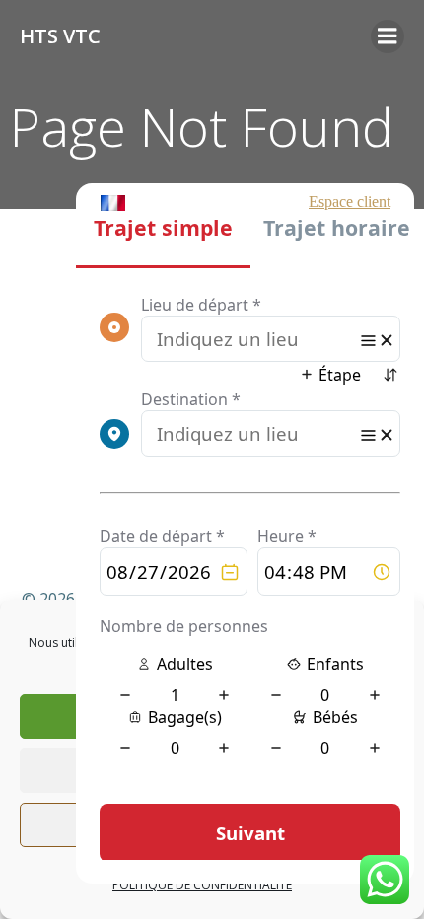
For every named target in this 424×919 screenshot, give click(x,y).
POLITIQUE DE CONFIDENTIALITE (202, 885)
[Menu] (387, 36)
